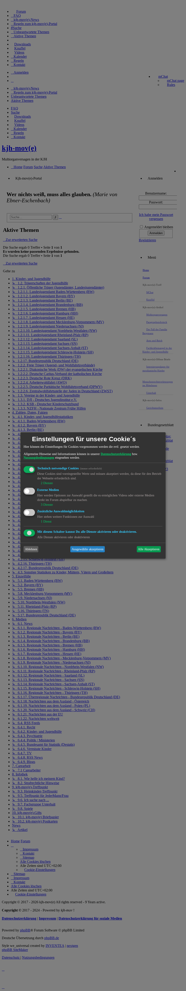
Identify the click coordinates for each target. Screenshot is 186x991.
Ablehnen (31, 549)
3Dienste (47, 504)
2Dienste (47, 483)
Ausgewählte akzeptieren (87, 549)
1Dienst (46, 521)
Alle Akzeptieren (148, 549)
